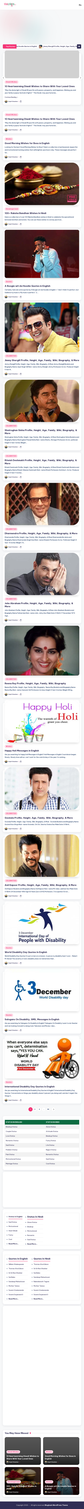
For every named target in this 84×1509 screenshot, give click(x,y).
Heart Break (13, 1234)
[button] (11, 100)
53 (48, 1112)
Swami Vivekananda (16, 1293)
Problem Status (11, 1153)
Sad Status (10, 1148)
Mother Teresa (14, 1289)
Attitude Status (52, 1134)
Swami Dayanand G (16, 1297)
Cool (10, 1242)
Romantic (30, 1238)
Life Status (50, 1148)
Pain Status (10, 1157)
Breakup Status (11, 1130)
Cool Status (50, 1166)
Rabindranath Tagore (41, 1284)
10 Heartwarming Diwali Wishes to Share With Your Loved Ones (40, 121)
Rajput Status (51, 1153)
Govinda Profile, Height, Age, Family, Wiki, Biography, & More (39, 820)
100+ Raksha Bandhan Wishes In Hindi (25, 216)
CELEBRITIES (11, 359)
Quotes (9, 284)
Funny (11, 1238)
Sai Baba (12, 1280)
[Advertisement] (42, 26)
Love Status (10, 1139)
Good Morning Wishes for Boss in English (27, 86)
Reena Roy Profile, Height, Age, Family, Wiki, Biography (35, 686)
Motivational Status (13, 1162)
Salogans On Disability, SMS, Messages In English (32, 1022)
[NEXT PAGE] (53, 1112)
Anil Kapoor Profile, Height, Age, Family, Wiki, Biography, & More (40, 888)
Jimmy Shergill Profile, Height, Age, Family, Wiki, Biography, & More (42, 363)
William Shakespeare (16, 1267)
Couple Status (11, 1134)
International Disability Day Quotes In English (30, 1089)
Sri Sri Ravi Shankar (15, 1276)
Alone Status (51, 1130)
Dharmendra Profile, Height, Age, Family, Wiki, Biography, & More (41, 536)
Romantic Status (12, 1143)
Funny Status (51, 1143)
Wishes (9, 82)
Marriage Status (12, 1166)
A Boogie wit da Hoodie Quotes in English (27, 288)
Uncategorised (12, 212)
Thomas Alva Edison (16, 1271)
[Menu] (80, 5)
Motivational (13, 1229)
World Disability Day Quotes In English (26, 955)
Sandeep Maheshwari (17, 1284)
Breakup (30, 1230)
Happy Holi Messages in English (22, 753)
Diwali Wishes (11, 117)
